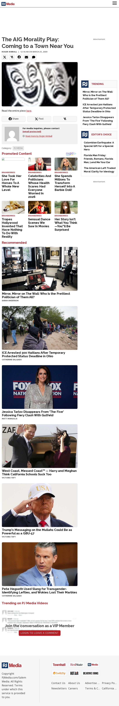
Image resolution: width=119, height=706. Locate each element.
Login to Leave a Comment (40, 633)
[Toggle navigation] (115, 3)
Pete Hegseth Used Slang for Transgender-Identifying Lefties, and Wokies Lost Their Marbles (39, 590)
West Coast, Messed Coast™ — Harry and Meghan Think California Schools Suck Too (39, 472)
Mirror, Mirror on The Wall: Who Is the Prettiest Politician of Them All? (36, 295)
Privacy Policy (109, 683)
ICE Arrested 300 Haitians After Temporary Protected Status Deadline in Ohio (33, 354)
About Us (74, 683)
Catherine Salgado (12, 360)
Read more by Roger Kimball (38, 136)
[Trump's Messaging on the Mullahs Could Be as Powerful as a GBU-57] (39, 505)
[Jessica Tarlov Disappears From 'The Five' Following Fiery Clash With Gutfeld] (39, 386)
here (28, 110)
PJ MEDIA (18, 148)
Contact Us (58, 683)
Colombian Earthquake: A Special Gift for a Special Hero (99, 146)
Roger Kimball (9, 52)
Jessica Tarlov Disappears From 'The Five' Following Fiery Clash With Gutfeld (33, 413)
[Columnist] (13, 133)
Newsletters (59, 688)
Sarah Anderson (10, 301)
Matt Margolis (9, 419)
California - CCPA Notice (109, 688)
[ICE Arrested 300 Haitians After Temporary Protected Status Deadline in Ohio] (39, 327)
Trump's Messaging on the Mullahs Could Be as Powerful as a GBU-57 (37, 531)
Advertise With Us (92, 683)
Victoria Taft (9, 478)
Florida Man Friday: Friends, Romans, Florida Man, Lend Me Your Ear (98, 159)
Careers (73, 688)
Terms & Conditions (92, 688)
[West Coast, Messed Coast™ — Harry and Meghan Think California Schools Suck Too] (39, 446)
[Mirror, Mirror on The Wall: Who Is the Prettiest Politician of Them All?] (39, 268)
